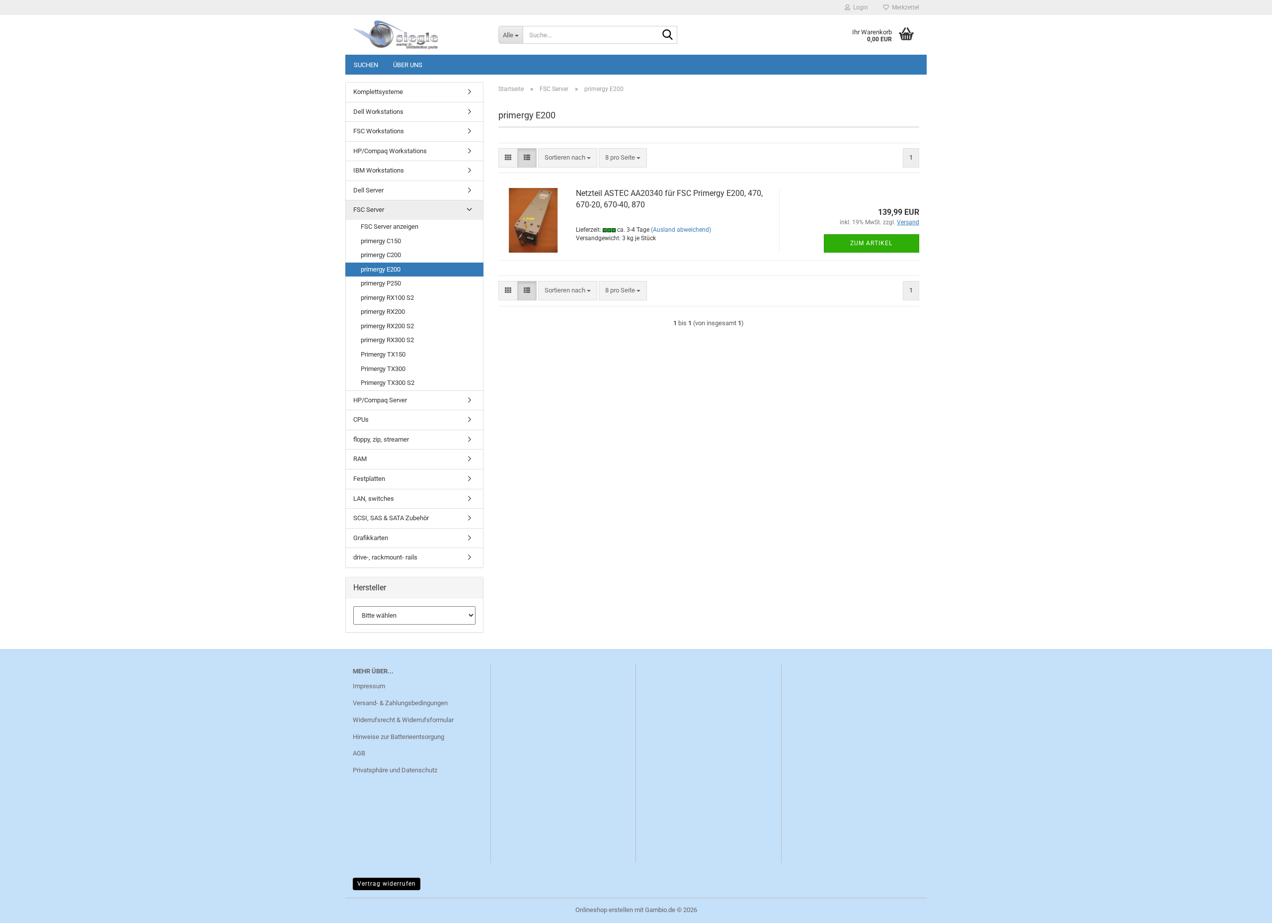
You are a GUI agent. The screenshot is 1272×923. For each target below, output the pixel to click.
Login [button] (859, 7)
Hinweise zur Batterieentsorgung (398, 736)
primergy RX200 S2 (387, 326)
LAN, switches (373, 498)
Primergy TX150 (383, 354)
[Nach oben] (1245, 908)
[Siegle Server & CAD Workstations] (418, 35)
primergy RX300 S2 (387, 340)
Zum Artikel (871, 243)
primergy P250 (381, 283)
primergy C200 (381, 255)
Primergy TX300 (383, 368)
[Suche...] (667, 35)
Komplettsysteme (378, 91)
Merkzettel (904, 7)
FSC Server (368, 209)
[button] (508, 158)
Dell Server (368, 190)
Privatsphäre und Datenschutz (395, 770)
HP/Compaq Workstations (390, 151)
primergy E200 (380, 269)
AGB (359, 753)
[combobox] (567, 158)
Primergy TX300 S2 (387, 382)
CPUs (361, 419)
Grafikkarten (370, 538)
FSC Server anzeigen (389, 226)
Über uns (407, 65)
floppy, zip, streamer (381, 439)
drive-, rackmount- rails (385, 557)
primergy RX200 (383, 311)
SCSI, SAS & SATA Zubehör (391, 518)
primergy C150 (381, 241)
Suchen (366, 65)
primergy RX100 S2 (387, 297)
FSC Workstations (378, 131)
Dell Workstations (378, 111)
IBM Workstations (378, 170)
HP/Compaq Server (380, 400)
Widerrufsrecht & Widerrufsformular (403, 720)
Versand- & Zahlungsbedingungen (400, 703)
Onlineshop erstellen (604, 910)
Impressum (369, 686)
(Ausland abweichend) (681, 229)
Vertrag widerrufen (386, 883)
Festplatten (369, 478)
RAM (360, 458)
